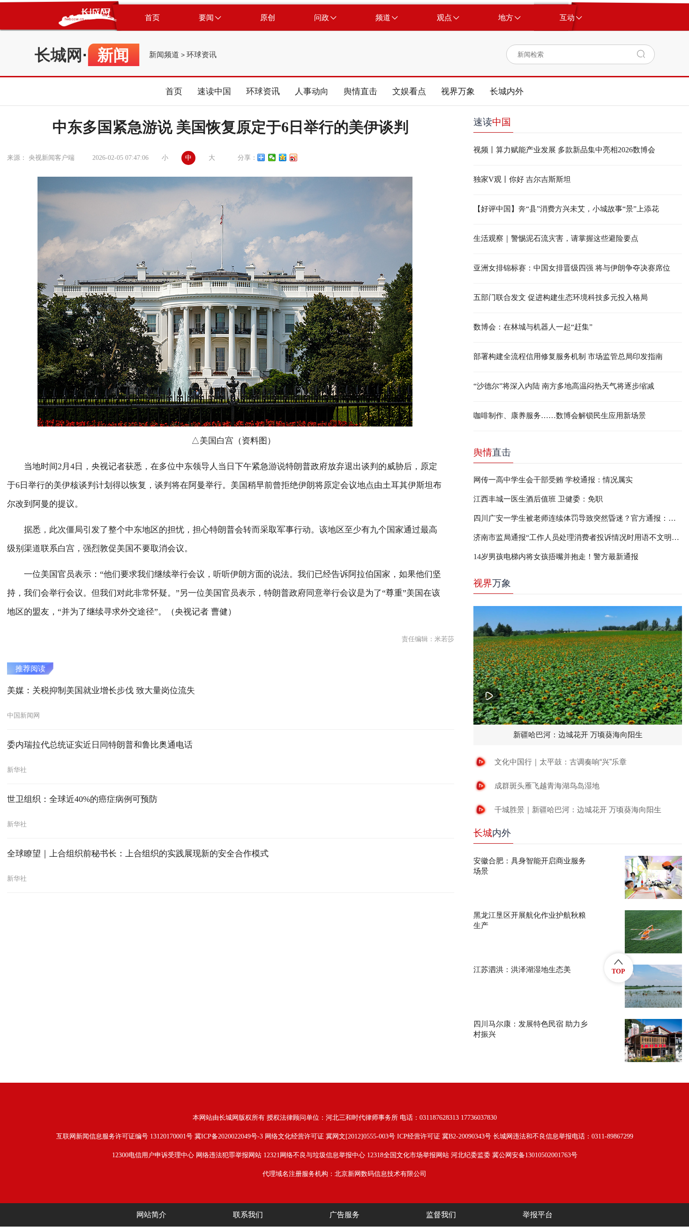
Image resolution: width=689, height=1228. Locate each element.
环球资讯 (202, 55)
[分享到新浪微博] (294, 157)
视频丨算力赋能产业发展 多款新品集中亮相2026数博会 (564, 150)
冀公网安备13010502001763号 (534, 1155)
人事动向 (312, 91)
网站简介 (151, 1215)
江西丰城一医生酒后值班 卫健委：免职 (538, 499)
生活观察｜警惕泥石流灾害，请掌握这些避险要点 (555, 238)
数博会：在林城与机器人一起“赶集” (532, 327)
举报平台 (538, 1215)
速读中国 (214, 91)
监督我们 (441, 1215)
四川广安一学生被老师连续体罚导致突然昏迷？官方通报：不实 (577, 518)
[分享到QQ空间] (283, 157)
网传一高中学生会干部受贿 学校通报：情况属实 (553, 480)
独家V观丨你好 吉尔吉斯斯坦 (522, 179)
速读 (492, 122)
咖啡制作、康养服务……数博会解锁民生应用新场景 (559, 415)
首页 (173, 91)
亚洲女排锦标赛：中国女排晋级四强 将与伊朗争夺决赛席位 (571, 268)
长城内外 (507, 91)
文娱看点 (409, 91)
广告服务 (344, 1215)
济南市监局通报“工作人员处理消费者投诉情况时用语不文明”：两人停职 (577, 537)
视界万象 (458, 91)
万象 (492, 583)
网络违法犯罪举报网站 (229, 1155)
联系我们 (248, 1215)
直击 (492, 452)
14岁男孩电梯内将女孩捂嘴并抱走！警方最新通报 (555, 557)
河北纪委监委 (470, 1155)
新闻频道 (164, 55)
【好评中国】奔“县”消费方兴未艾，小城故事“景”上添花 (566, 209)
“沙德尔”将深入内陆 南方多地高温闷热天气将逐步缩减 (563, 386)
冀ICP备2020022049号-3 (229, 1136)
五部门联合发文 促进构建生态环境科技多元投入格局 (560, 297)
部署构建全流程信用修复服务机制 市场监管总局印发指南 (568, 356)
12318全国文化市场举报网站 (408, 1155)
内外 (492, 833)
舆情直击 (360, 91)
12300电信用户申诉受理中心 (153, 1155)
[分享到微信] (272, 157)
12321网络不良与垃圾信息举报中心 (314, 1155)
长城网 (58, 55)
